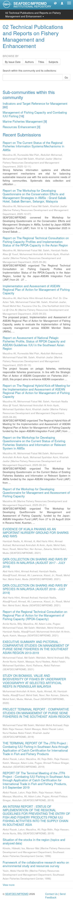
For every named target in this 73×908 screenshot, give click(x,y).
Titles (41, 62)
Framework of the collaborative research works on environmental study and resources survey (36, 864)
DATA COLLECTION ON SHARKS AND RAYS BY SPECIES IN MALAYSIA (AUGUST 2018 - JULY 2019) (35, 589)
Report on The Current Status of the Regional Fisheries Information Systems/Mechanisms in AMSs (33, 146)
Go (66, 77)
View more (9, 885)
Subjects (53, 62)
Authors (29, 62)
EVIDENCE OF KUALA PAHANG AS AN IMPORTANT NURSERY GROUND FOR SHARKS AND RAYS (36, 532)
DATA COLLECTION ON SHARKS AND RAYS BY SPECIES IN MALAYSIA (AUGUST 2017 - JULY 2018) (35, 563)
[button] (55, 3)
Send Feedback (55, 895)
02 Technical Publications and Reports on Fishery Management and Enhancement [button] (33, 14)
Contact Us (51, 894)
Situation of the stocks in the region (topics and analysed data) (34, 841)
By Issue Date (13, 62)
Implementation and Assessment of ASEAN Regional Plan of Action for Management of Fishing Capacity (36, 289)
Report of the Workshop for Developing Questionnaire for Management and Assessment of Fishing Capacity (36, 492)
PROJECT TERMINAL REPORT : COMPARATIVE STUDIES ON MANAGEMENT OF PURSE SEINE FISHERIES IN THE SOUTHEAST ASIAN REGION (36, 713)
